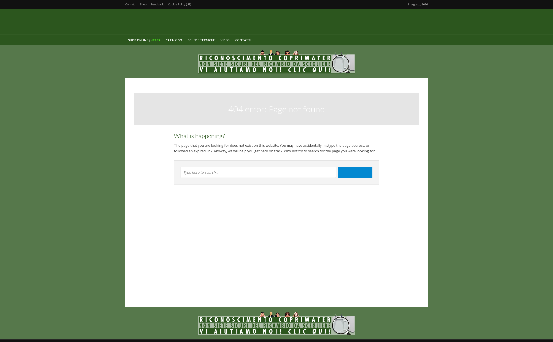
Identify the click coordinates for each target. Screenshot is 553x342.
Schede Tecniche (201, 40)
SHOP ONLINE (144, 40)
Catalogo (174, 40)
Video (225, 40)
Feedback (157, 4)
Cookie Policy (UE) (179, 4)
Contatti (130, 4)
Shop (143, 4)
